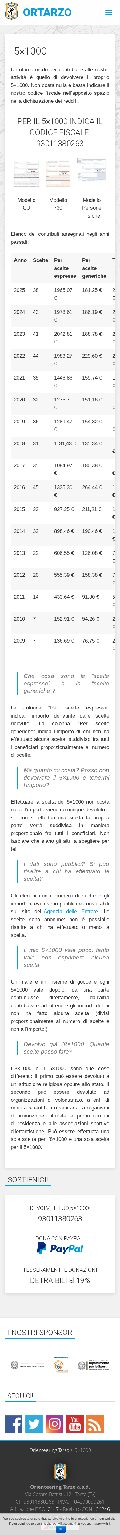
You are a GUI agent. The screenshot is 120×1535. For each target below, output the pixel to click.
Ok (61, 1529)
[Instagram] (54, 1424)
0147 (53, 1509)
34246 (103, 1509)
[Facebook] (13, 1424)
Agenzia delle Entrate (71, 911)
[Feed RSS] (95, 1424)
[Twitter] (34, 1424)
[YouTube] (75, 1424)
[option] (60, 1365)
